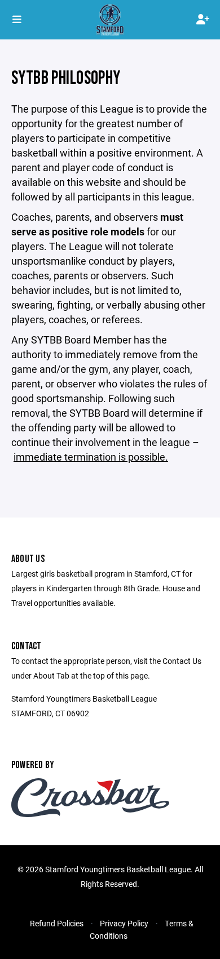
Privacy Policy (124, 923)
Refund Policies (56, 923)
